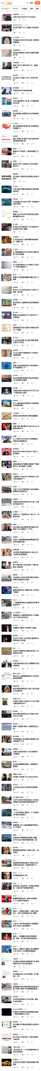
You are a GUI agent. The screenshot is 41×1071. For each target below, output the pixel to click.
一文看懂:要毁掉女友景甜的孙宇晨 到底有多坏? (26, 604)
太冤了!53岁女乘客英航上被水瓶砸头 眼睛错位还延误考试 (26, 490)
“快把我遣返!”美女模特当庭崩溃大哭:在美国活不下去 (26, 740)
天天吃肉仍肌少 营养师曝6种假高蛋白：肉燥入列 (25, 240)
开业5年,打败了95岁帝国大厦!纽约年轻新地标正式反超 (26, 639)
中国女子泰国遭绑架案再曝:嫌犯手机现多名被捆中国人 (26, 541)
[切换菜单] (2, 3)
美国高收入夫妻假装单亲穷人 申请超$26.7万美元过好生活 (26, 616)
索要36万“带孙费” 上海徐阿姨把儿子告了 (26, 152)
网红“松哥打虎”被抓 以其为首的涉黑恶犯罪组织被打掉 (26, 140)
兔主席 (15, 761)
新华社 (15, 275)
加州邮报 (15, 111)
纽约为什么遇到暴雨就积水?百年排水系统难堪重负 (26, 677)
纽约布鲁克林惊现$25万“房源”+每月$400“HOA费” (26, 715)
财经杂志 (15, 474)
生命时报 (15, 587)
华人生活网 (16, 37)
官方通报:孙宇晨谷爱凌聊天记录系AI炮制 (26, 1025)
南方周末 (15, 98)
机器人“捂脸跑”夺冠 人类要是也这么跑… (26, 727)
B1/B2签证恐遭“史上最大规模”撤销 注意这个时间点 (25, 341)
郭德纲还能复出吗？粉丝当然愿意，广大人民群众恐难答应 (25, 899)
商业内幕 (15, 75)
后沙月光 (15, 785)
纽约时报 (15, 711)
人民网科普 (16, 413)
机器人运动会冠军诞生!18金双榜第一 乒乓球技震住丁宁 (26, 366)
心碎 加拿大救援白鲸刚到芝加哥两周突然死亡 (26, 190)
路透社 (15, 835)
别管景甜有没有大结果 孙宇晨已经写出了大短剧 (26, 329)
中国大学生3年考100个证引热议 (24, 17)
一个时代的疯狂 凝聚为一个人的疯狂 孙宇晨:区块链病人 (26, 813)
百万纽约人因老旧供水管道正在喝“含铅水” (26, 177)
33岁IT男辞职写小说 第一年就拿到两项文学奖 (26, 102)
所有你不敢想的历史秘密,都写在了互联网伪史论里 (26, 652)
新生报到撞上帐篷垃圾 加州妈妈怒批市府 (26, 114)
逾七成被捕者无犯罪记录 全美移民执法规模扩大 (26, 127)
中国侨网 (15, 984)
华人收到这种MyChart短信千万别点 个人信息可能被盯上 (26, 266)
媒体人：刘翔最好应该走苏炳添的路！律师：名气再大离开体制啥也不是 (25, 938)
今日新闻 (24, 8)
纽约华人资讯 (16, 673)
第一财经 (15, 224)
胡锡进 (15, 461)
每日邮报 (15, 300)
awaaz (15, 946)
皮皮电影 (15, 388)
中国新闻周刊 (16, 50)
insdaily (15, 625)
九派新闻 (15, 512)
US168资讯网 (16, 612)
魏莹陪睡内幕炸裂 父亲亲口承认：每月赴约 (26, 851)
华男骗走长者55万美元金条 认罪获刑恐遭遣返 (26, 41)
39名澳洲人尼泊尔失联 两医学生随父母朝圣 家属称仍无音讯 (26, 578)
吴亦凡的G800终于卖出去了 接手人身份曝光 (25, 452)
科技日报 (15, 199)
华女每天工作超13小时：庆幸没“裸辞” (25, 79)
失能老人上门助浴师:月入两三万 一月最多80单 (26, 515)
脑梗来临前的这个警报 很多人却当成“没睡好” (26, 591)
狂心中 (15, 873)
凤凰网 (15, 524)
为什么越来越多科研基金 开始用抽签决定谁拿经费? (26, 404)
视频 (31, 8)
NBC (14, 860)
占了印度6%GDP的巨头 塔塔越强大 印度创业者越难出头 (25, 440)
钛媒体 (15, 436)
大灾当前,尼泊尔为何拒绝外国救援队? (25, 788)
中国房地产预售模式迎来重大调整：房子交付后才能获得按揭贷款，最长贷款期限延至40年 (25, 840)
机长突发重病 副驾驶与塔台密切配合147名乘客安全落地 (26, 379)
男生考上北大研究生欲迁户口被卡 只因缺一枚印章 (26, 291)
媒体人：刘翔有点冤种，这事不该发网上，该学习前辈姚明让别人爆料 (25, 912)
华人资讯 (15, 123)
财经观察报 (16, 88)
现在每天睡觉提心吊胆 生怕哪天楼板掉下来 (26, 54)
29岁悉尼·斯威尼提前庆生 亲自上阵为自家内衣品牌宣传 (25, 553)
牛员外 (15, 883)
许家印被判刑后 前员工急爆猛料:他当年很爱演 (26, 664)
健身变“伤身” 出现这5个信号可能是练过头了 (25, 165)
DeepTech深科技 (17, 1009)
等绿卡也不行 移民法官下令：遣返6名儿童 (25, 66)
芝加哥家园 (16, 63)
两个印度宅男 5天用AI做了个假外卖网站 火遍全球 (25, 566)
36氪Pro (15, 810)
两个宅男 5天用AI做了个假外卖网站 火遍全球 (25, 1038)
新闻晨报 (15, 212)
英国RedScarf (17, 698)
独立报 (15, 486)
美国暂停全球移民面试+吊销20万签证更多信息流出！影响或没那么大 (25, 864)
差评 (14, 648)
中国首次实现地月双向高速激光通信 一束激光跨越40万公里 (25, 1013)
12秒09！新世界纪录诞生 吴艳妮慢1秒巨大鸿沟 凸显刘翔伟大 (26, 925)
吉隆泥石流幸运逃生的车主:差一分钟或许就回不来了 (26, 503)
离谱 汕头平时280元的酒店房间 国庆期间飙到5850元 (26, 215)
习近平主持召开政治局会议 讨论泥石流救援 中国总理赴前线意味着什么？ (26, 801)
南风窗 (15, 149)
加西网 (15, 161)
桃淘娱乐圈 (16, 549)
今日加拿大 (16, 237)
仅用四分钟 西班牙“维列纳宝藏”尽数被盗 (26, 1063)
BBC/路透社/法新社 (18, 797)
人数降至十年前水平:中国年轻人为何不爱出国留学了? (26, 478)
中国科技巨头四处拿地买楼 (22, 90)
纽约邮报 (15, 174)
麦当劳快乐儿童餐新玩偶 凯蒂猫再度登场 (26, 303)
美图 (37, 8)
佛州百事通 (16, 736)
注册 (37, 3)
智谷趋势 (15, 822)
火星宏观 (15, 959)
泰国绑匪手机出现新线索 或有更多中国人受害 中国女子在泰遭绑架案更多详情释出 (26, 989)
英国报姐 (15, 749)
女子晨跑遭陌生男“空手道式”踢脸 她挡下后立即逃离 (26, 253)
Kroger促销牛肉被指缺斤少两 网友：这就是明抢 (26, 354)
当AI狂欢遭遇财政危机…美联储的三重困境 (25, 765)
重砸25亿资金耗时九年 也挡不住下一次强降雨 (26, 316)
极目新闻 (15, 136)
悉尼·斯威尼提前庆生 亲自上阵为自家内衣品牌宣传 (26, 690)
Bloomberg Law (17, 25)
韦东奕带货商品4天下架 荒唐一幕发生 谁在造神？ (25, 1000)
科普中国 (15, 400)
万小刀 (15, 600)
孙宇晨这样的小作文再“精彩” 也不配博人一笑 (26, 975)
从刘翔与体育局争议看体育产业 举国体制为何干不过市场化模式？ (26, 962)
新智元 (15, 363)
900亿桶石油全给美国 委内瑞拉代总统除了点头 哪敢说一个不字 (25, 528)
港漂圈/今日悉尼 (17, 774)
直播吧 (15, 424)
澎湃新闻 (15, 562)
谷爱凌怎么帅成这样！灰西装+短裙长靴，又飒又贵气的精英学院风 (26, 887)
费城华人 (15, 262)
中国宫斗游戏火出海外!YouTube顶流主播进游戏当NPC (26, 702)
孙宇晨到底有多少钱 (20, 875)
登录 (31, 3)
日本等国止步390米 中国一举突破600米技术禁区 (26, 203)
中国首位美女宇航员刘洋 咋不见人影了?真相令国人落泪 (26, 391)
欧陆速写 (15, 575)
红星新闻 (15, 499)
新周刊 (15, 325)
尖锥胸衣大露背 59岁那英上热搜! (24, 628)
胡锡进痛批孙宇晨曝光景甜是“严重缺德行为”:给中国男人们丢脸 (26, 465)
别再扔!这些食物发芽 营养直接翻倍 (25, 416)
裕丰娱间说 (16, 449)
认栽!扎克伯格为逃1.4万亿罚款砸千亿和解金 (25, 753)
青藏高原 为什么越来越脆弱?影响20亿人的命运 (25, 826)
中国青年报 (16, 14)
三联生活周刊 (16, 1047)
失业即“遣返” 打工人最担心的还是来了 (26, 28)
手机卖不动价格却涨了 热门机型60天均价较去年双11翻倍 (26, 228)
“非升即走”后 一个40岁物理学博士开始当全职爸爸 (26, 1051)
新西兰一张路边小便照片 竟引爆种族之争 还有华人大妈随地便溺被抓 (26, 950)
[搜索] (27, 3)
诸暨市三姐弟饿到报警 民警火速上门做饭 (26, 278)
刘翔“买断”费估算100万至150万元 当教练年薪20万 (26, 427)
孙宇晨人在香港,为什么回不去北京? (25, 777)
